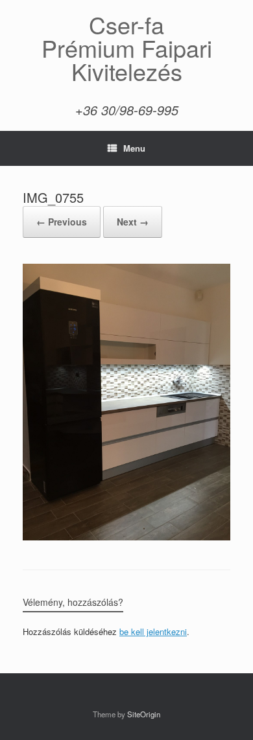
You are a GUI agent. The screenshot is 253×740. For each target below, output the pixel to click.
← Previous (61, 221)
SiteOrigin (143, 714)
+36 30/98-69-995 (126, 109)
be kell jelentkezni (153, 631)
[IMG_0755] (126, 537)
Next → (133, 221)
